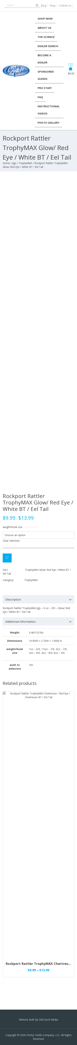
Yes (31, 665)
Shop (53, 5)
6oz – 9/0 (59, 652)
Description (13, 599)
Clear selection (11, 540)
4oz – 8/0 (46, 652)
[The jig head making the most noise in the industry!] (16, 77)
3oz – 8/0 (34, 652)
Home (6, 163)
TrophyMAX (25, 163)
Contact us (65, 5)
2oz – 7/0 (61, 649)
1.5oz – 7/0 (47, 649)
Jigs (14, 163)
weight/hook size (12, 527)
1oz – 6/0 (34, 649)
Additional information (20, 622)
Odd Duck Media (48, 1019)
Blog (43, 5)
